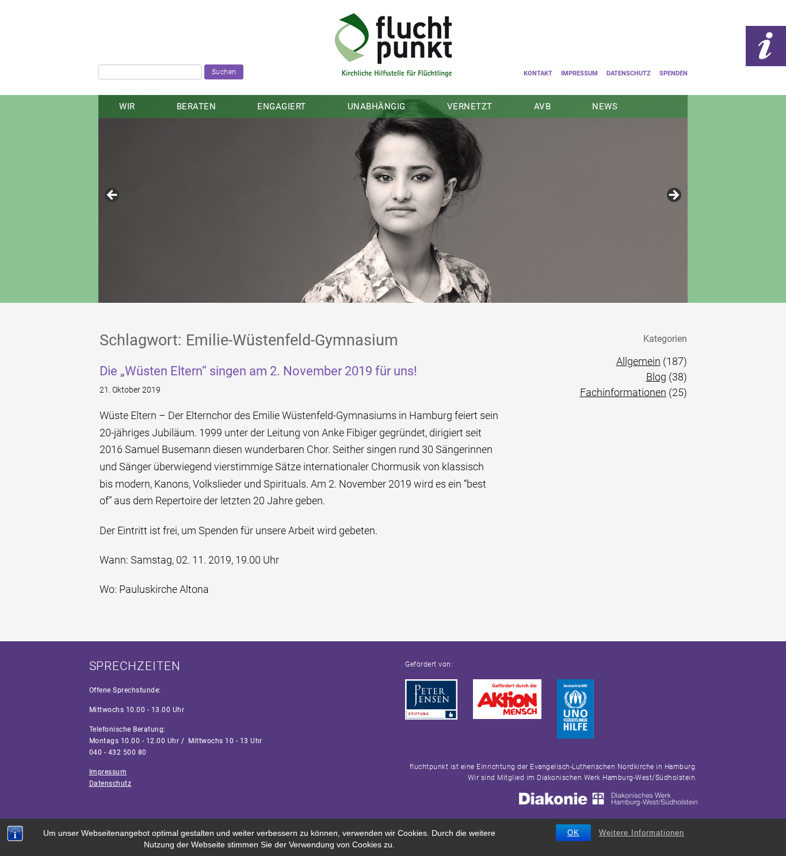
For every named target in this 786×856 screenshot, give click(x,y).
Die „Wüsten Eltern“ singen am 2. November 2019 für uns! (258, 371)
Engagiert (281, 106)
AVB (542, 106)
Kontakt (538, 73)
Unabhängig (377, 106)
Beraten (196, 106)
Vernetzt (470, 106)
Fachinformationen (623, 392)
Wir (127, 106)
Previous (112, 195)
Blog (656, 377)
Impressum (579, 73)
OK (573, 832)
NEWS (604, 106)
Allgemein (638, 361)
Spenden (673, 73)
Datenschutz (628, 73)
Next (673, 195)
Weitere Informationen (641, 832)
